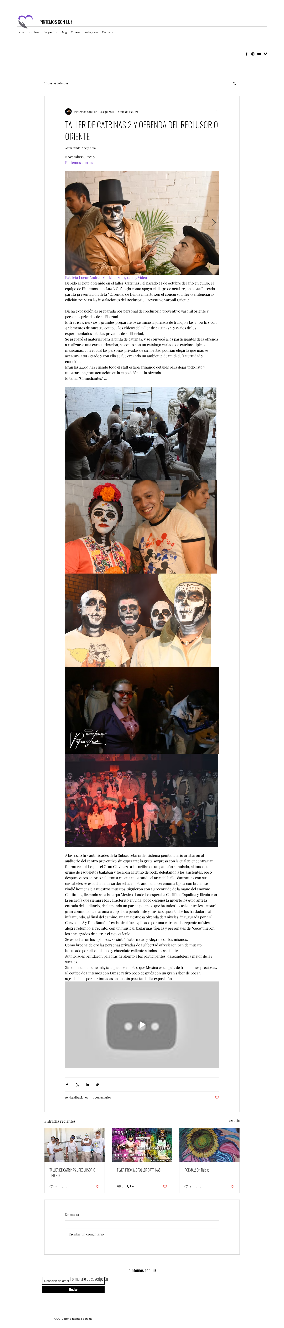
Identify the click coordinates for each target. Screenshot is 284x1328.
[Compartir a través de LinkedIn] (87, 1084)
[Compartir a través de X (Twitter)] (77, 1084)
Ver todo (234, 1121)
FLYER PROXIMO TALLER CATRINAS (139, 1170)
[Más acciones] (216, 111)
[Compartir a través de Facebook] (67, 1084)
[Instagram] (253, 54)
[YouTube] (259, 54)
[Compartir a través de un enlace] (98, 1084)
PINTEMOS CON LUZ (56, 21)
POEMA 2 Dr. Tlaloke (196, 1170)
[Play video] (142, 1024)
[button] (234, 83)
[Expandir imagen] (142, 223)
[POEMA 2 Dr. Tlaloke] (209, 1145)
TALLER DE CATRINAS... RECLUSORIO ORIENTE (72, 1172)
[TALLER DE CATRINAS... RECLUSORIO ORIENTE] (74, 1145)
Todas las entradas (56, 83)
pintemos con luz (142, 1270)
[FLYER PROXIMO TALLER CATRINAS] (142, 1145)
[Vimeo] (265, 54)
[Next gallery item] (214, 223)
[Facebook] (246, 54)
